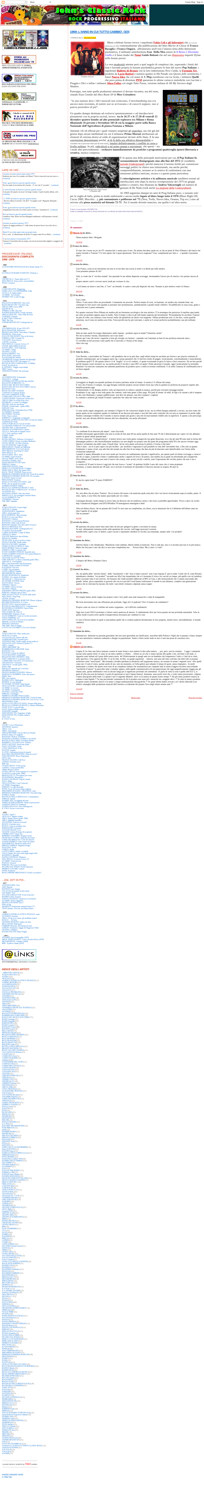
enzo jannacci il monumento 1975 (18, 239)
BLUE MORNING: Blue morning (14, 515)
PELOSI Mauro (8, 1326)
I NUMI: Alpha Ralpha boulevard (14, 346)
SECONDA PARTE (90, 38)
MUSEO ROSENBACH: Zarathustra (15, 575)
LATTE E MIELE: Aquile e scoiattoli (15, 851)
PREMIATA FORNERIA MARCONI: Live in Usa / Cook (23, 700)
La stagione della (165, 187)
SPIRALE (6, 1411)
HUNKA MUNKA (9, 1221)
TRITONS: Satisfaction (10, 624)
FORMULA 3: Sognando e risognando (16, 418)
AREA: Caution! (8, 645)
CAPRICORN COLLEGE (11, 1066)
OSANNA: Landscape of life (12, 692)
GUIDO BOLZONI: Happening (13, 289)
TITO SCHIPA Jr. (8, 1428)
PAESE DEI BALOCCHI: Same (13, 463)
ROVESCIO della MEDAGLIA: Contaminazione (19, 606)
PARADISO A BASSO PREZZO (14, 1324)
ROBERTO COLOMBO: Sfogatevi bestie (17, 836)
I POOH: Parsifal (8, 599)
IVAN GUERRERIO (10, 1229)
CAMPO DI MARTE (10, 1058)
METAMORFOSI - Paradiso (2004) (15, 941)
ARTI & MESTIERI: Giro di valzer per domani (18, 733)
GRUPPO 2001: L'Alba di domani (14, 428)
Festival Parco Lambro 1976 (12, 1159)
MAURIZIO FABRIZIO (11, 1273)
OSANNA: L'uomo (9, 352)
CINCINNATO (8, 1085)
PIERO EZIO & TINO (10, 1341)
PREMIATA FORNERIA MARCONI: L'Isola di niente (21, 698)
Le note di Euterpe (9, 190)
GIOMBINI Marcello (10, 1198)
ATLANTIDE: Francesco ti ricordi (14, 822)
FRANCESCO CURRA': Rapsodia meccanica (18, 838)
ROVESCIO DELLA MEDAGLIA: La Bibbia (18, 363)
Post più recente (76, 698)
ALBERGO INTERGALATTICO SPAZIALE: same (21, 914)
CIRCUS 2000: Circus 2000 (12, 307)
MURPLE (6, 1285)
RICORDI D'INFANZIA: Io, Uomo (15, 602)
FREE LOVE (7, 1184)
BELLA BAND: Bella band (12, 924)
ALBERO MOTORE (10, 982)
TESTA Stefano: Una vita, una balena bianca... (18, 908)
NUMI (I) (6, 1300)
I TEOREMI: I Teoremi (10, 499)
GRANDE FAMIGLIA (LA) (12, 1207)
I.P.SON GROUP (8, 1225)
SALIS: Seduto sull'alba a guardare (14, 709)
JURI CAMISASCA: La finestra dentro (16, 659)
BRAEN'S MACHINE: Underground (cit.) (17, 529)
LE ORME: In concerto (10, 688)
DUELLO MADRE (9, 1122)
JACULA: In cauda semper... (12, 293)
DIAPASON (7, 1118)
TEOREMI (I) (7, 1422)
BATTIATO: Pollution (10, 519)
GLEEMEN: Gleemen (10, 317)
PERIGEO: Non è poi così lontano (14, 865)
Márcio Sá (78, 233)
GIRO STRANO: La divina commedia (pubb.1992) (20, 560)
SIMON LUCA (8, 1403)
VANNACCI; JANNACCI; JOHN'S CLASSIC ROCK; (22, 1446)
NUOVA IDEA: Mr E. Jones (12, 455)
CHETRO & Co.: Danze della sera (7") (16, 279)
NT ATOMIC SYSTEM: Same (13, 581)
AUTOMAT (6, 1012)
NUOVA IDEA (7, 1302)
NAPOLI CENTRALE (10, 1293)
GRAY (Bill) (7, 1209)
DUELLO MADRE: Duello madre (14, 542)
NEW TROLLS (8, 1294)
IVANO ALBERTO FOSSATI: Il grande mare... (19, 552)
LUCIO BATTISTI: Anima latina (13, 655)
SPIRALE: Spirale (8, 799)
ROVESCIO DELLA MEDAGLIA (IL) (16, 1384)
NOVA (4, 1298)
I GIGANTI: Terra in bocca (11, 340)
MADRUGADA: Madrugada (12, 680)
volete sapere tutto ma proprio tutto (24, 232)
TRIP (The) (6, 1434)
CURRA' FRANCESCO (11, 1103)
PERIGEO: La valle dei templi (12, 787)
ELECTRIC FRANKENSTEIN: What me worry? (19, 754)
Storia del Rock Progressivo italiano (15, 1415)
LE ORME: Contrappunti (11, 690)
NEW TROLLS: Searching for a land (15, 451)
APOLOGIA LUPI (9, 1000)
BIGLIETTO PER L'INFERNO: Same (15, 657)
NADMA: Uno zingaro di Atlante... (14, 577)
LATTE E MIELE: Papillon (11, 571)
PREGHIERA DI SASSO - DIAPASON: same (19, 791)
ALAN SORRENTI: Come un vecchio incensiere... (20, 616)
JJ (3, 239)
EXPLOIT (6, 1145)
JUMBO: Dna (7, 437)
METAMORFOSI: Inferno (11, 573)
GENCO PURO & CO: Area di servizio (16, 424)
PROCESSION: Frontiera (11, 480)
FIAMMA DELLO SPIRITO (12, 1161)
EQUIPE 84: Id (7, 309)
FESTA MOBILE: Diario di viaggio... (15, 548)
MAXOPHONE (8, 1275)
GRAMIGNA (7, 1205)
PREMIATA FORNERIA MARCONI (16, 1355)
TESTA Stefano (7, 1424)
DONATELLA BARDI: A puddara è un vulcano (19, 739)
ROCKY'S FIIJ (8, 1382)
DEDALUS (6, 1114)
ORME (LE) (6, 1310)
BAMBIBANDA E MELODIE (13, 1015)
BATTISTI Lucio (8, 1029)
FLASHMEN (7, 1167)
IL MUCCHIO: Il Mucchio (11, 319)
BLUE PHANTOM (9, 1041)
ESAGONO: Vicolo (9, 848)
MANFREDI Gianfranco (11, 1269)
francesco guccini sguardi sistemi (24, 183)
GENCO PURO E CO (10, 1190)
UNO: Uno (6, 717)
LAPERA (5, 1240)
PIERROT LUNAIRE (10, 1343)
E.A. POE (6, 1124)
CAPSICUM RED (9, 1068)
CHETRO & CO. (8, 1081)
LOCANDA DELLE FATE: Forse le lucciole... (18, 895)
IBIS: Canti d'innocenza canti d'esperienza (16, 564)
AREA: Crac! (7, 729)
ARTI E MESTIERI (9, 1006)
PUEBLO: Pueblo (8, 795)
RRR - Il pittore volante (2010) (13, 943)
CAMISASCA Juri (9, 1056)
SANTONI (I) (7, 1393)
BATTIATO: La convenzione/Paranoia (15, 521)
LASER (5, 1242)
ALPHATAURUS (9, 986)
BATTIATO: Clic (8, 651)
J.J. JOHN (6, 199)
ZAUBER (6, 1453)
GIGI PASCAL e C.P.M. (11, 1196)
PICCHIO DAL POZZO (11, 1337)
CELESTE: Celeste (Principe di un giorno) (17, 832)
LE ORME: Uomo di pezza (11, 457)
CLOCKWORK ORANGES (12, 1091)
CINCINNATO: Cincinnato (12, 663)
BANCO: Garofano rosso (11, 824)
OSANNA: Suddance (9, 930)
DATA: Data (6, 667)
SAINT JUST (7, 1388)
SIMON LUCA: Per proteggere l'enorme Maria (19, 495)
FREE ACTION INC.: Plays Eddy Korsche (17, 315)
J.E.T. (4, 1231)
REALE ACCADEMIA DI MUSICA (15, 1372)
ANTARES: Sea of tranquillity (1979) (15, 938)
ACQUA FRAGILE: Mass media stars (16, 634)
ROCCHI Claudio (8, 1378)
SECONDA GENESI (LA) (12, 1397)
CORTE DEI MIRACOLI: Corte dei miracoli (18, 840)
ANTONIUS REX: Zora (11, 885)
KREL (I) (5, 1238)
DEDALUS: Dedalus (9, 538)
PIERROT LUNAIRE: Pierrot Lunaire (15, 696)
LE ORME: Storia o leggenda (12, 901)
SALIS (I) (6, 1389)
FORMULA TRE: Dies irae (12, 311)
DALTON (6, 1108)
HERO (4, 1219)
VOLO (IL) (6, 1451)
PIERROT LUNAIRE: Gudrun (13, 869)
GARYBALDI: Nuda (9, 422)
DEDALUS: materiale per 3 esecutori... (16, 669)
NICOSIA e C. (7, 1296)
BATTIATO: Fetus (8, 389)
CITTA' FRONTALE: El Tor (12, 748)
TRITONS (6, 1436)
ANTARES (6, 996)
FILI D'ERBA (7, 1163)
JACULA (5, 1232)
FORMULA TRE (8, 1172)
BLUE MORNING (9, 1039)
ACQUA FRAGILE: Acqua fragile (14, 507)
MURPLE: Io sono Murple (11, 682)
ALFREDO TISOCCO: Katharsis (14, 805)
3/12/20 (78, 325)
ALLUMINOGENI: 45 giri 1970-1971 (16, 329)
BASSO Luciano (8, 1025)
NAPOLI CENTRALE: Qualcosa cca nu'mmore (19, 899)
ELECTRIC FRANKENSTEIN (13, 1126)
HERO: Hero (6, 676)
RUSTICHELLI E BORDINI (12, 1386)
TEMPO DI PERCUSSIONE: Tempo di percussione (20, 803)
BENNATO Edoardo (9, 1033)
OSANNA (6, 1314)
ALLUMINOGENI (9, 984)
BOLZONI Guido (8, 1044)
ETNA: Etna (6, 758)
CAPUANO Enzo (8, 1070)
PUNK (4, 1360)
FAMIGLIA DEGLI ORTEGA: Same (15, 546)
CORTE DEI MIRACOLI (11, 1099)
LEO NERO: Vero (8, 893)
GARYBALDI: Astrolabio (11, 556)
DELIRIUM (6, 1116)
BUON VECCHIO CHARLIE (13, 391)
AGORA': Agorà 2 (8, 815)
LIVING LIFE (7, 1252)
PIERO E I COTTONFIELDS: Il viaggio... (17, 468)
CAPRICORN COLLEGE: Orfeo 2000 (16, 397)
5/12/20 (78, 552)
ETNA (4, 1143)
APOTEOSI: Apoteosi (10, 727)
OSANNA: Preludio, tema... (12, 461)
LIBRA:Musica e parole (10, 770)
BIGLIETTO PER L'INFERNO (13, 1035)
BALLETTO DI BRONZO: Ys (13, 383)
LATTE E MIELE (8, 1244)
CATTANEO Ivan (8, 1072)
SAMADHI (6, 1391)
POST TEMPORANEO (11, 1351)
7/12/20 (78, 589)
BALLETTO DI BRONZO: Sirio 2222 (16, 303)
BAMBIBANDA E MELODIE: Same (15, 649)
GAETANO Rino (8, 1186)
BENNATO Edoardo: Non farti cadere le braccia (19, 525)
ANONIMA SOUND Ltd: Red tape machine (18, 381)
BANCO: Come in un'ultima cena (14, 826)
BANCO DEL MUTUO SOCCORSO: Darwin (19, 387)
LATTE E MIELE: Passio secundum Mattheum (18, 441)
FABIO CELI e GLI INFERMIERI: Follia (17, 291)
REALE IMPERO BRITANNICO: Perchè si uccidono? (21, 873)
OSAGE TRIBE (8, 1312)
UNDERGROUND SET (11, 1440)
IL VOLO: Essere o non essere (13, 808)
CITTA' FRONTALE (9, 1089)
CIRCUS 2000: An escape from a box (15, 401)
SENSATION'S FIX (9, 1401)
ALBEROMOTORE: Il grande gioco (15, 640)
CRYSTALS (6, 1101)
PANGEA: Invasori (9, 863)
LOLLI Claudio (7, 1260)
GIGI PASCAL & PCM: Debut (13, 558)
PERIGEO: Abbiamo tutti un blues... (15, 593)
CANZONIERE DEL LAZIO (13, 1062)
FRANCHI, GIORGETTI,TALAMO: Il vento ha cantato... (23, 420)
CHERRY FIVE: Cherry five (12, 834)
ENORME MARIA (9, 1132)
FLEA (4, 1169)
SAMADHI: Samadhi (10, 711)
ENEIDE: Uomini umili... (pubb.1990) (15, 406)
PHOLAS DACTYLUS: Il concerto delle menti (19, 595)
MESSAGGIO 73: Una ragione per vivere (17, 775)
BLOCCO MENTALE (10, 1037)
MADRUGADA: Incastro (11, 897)
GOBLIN (5, 1203)
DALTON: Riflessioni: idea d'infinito (15, 536)
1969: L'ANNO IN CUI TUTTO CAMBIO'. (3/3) (99, 31)
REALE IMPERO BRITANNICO (14, 1374)
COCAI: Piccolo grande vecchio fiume (15, 891)
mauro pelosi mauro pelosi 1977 (23, 174)
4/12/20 (78, 485)
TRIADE (5, 1432)
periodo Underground (131, 164)
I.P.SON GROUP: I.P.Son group (14, 766)
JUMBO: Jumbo (8, 435)
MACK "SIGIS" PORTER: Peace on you (17, 472)
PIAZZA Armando (9, 1333)
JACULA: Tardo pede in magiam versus (16, 432)
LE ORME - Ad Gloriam (11, 295)
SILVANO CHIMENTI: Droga (13, 395)
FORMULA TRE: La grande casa (14, 550)
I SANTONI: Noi (8, 492)
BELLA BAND (8, 1031)
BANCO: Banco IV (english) (12, 735)
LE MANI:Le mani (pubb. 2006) (13, 774)
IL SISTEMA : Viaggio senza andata (15, 367)
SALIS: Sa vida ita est (10, 365)
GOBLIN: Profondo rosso (11, 762)
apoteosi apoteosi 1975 (20, 223)
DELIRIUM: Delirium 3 (10, 671)
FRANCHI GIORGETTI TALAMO (15, 1178)
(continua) (6, 178)
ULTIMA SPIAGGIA (10, 1438)
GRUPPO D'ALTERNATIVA (13, 1217)
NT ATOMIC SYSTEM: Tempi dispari (16, 684)
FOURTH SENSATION (11, 1176)
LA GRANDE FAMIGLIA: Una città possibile (18, 426)
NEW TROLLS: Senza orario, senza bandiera (18, 281)
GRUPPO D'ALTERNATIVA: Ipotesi (15, 430)
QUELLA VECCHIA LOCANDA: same (16, 482)
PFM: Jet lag (6, 905)
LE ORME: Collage (9, 350)
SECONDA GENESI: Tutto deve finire (16, 494)
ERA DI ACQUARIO (10, 1136)
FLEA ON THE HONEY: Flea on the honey (17, 336)
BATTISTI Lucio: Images (11, 889)
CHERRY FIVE (8, 1079)
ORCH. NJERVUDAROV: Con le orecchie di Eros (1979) (23, 939)
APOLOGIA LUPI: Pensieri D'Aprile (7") (17, 643)
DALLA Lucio (7, 1106)
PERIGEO (6, 1329)
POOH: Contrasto (8, 283)
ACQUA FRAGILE (9, 975)
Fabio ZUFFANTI (9, 1149)
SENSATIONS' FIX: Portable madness (16, 715)
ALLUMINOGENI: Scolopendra (14, 377)
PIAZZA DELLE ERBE (11, 1335)
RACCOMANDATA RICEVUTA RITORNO (18, 1366)
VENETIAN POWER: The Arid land (15, 371)
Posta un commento (77, 693)
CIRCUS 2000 (7, 1087)
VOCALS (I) (7, 1450)
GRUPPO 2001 (8, 1215)
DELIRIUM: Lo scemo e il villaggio (15, 402)
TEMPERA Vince (8, 1419)
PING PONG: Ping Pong (11, 597)
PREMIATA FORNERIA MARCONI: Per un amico (20, 476)
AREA (4, 1004)
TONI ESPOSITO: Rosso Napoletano (15, 756)
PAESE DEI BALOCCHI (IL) (13, 1316)
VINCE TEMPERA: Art (10, 618)
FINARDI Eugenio (9, 1165)
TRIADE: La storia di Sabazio (12, 622)
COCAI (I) (6, 1093)
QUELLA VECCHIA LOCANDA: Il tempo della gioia (21, 703)
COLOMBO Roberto (10, 1097)
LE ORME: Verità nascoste (11, 861)
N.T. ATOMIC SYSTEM (11, 1291)
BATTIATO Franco (9, 1027)
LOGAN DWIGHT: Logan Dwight (14, 445)
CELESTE (6, 1074)
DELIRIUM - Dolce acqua (11, 334)
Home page (135, 698)
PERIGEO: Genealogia (10, 694)
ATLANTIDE (7, 1010)
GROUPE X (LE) (8, 1213)
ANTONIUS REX (9, 998)
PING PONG (7, 1345)
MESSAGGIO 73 (8, 1277)
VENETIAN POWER (10, 1448)
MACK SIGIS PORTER (11, 1263)
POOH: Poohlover (8, 871)
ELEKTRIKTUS (8, 1128)
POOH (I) (6, 1349)
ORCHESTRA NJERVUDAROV (14, 1308)
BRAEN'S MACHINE (10, 1048)
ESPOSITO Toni (8, 1141)
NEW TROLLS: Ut (9, 453)
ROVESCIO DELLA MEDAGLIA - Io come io (19, 490)
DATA (4, 1110)
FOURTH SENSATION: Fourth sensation (17, 313)
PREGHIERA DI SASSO (11, 1353)
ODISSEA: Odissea (9, 585)
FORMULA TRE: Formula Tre (13, 338)
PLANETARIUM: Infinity (11, 358)
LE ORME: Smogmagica (11, 785)
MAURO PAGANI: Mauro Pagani (14, 932)
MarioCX (6, 232)
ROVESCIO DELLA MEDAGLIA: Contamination (20, 797)
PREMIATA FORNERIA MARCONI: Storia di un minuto (23, 474)
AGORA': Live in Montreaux (12, 725)
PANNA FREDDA (9, 1322)
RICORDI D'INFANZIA (11, 1376)
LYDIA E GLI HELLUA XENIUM (15, 1262)
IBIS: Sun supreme (9, 678)
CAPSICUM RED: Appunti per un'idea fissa (18, 399)
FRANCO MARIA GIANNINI (13, 1180)
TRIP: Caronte (7, 369)
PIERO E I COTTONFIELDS (13, 1339)
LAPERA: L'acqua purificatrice (13, 768)
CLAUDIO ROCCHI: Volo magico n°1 (16, 361)
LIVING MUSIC (8, 1254)
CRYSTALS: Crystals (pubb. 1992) (14, 665)
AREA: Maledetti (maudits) (12, 820)
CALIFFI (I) (6, 1054)
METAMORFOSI (9, 1279)
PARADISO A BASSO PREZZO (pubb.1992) (18, 591)
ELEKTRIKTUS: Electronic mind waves (16, 844)
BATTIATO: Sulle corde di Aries (13, 523)
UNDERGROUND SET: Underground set (17, 322)
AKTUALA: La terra (9, 636)
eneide (4, 1130)
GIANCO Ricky (8, 1192)
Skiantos (5, 1407)
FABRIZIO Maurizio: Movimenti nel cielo (17, 926)
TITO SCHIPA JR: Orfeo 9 (12, 612)
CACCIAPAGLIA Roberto (12, 1052)
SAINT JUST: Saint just (10, 610)
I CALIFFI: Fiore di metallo (12, 531)
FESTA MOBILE (8, 1157)
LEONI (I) (6, 1248)
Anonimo (6, 174)
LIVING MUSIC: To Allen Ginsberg (15, 443)
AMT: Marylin (7, 887)
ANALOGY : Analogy (10, 379)
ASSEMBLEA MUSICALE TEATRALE (17, 1008)
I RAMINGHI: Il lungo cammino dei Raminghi (19, 360)
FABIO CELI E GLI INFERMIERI (15, 1147)
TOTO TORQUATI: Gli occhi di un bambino (18, 620)
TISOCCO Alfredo (9, 1426)
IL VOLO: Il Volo (8, 719)
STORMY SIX (7, 1417)
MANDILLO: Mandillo (10, 855)
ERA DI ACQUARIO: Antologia (14, 544)
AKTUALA (6, 979)
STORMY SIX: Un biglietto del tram (15, 801)
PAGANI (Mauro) (9, 1318)
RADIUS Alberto (8, 1368)
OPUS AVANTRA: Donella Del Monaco (16, 686)
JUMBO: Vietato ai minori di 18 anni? (15, 566)
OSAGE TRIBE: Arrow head (12, 459)
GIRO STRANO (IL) (10, 1200)
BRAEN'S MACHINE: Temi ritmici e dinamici (18, 332)
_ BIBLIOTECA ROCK (11, 973)
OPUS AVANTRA (9, 1306)
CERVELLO (6, 1077)
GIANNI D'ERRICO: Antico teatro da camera (18, 842)
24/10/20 (79, 242)
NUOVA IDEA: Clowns (11, 583)
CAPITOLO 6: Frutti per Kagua (13, 393)
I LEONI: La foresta (9, 342)
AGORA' (5, 977)
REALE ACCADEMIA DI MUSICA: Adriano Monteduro (23, 705)
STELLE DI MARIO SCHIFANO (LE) (16, 1413)
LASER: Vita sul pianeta (10, 569)
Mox (4, 214)
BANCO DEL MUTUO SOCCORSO (16, 385)
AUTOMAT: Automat (10, 916)
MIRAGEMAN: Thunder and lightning (16, 447)
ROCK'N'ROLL (8, 1380)
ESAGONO (6, 1139)
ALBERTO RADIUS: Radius (12, 486)
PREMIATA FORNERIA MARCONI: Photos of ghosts (22, 600)
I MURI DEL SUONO (10, 1223)
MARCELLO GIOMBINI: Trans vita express (18, 674)
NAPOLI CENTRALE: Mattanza (14, 857)
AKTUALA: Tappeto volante (12, 816)
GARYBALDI (7, 1188)
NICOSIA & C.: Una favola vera (13, 579)
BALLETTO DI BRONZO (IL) (13, 1013)
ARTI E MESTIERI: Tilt (10, 647)
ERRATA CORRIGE (9, 1137)
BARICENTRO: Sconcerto (11, 828)
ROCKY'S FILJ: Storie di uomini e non (16, 604)
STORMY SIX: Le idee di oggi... (14, 297)
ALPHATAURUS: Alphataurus (13, 511)
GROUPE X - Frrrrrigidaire (12, 562)
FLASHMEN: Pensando (11, 412)
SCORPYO (6, 1395)
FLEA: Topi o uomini (9, 416)
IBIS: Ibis (5, 764)
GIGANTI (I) (7, 1194)
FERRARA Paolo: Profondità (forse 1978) (17, 410)
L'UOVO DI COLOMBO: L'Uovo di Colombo (19, 628)
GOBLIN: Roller (8, 849)
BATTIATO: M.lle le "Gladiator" (13, 737)
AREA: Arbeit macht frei (11, 513)
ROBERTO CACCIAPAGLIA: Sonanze (16, 743)
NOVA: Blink (7, 781)
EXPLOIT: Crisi (8, 408)
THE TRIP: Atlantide (9, 501)
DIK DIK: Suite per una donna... (13, 404)
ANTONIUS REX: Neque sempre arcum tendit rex (20, 641)
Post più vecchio (195, 698)
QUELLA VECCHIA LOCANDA (14, 1364)
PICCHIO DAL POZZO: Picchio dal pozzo (17, 867)
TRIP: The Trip (7, 320)
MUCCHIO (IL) (8, 1283)
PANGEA (6, 1320)
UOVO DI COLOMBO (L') (12, 1444)
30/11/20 (79, 260)
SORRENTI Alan (8, 1409)
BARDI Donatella (8, 1021)
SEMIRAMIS (7, 1399)
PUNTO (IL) (7, 1362)
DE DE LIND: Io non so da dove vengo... (17, 540)
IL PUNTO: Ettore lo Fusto (12, 478)
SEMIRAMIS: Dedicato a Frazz (13, 614)
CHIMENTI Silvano (9, 1083)
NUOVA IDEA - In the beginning (14, 348)
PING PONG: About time (11, 356)
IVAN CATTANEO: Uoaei (11, 746)
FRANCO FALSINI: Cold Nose (13, 760)
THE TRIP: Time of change (12, 626)
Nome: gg (6, 183)
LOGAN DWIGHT (9, 1258)
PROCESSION (8, 1357)
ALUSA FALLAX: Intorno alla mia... (15, 638)
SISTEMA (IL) (7, 1405)
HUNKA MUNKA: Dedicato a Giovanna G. (18, 439)
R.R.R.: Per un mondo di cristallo (14, 484)
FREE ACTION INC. (10, 1182)
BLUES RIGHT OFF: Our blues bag (15, 305)
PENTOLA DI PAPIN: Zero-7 (13, 903)
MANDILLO (7, 1267)
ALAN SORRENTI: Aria (11, 497)
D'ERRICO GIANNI (10, 1105)
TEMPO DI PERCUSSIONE (13, 1420)
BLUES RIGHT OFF (10, 1043)
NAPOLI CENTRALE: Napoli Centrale (16, 779)
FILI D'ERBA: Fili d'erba (11, 414)
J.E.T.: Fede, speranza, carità (12, 433)
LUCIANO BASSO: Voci (11, 830)
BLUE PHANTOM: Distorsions (13, 330)
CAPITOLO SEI (8, 1064)
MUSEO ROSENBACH (11, 1287)
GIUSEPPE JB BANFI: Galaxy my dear (16, 922)
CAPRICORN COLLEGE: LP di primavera (17, 661)
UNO (4, 1442)
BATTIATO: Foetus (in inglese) (13, 653)
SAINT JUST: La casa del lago (13, 707)
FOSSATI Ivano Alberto (11, 1174)
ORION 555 (78, 647)
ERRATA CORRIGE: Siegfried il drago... (17, 846)
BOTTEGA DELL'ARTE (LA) (13, 1046)
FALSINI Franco (8, 1151)
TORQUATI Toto (8, 1430)
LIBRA (5, 1250)
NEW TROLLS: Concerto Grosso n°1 (15, 344)
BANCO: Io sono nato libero (12, 517)
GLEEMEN (6, 1201)
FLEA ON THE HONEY (11, 1170)
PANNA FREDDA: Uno (11, 354)
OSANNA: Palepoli (9, 589)
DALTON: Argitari (9, 750)
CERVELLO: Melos (9, 535)
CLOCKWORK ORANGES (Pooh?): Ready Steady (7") (22, 267)
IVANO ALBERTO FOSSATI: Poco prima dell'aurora (21, 554)
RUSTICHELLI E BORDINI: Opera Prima (17, 608)
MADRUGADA (8, 1265)
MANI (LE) (6, 1271)
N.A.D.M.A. (7, 1289)
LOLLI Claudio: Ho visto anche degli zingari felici (19, 853)
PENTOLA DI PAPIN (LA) (12, 1327)
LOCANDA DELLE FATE (12, 1256)
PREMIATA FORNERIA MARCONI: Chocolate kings (22, 793)
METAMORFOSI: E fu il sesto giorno (15, 449)
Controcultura (182, 187)
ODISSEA (6, 1304)
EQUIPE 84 (6, 1134)
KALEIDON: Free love (10, 568)
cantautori (5, 1060)
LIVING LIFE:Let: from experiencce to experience (20, 772)
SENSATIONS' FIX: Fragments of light (16, 713)
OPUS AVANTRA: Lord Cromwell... (15, 783)
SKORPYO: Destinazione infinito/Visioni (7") (18, 907)
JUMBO (5, 1234)
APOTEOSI (6, 1002)
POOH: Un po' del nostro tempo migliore (16, 789)
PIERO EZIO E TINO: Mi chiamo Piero (16, 470)
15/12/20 (79, 689)
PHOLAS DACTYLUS (11, 1331)
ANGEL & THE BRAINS (11, 992)
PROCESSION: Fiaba (10, 702)
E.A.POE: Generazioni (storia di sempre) (16, 752)
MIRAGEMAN (8, 1281)
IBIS (4, 1227)
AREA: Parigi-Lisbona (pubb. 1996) (15, 818)
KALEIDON (7, 1236)
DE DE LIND (7, 1112)
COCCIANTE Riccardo (10, 1095)
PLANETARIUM (8, 1347)
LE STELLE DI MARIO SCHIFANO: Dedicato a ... (20, 273)
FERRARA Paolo (8, 1155)
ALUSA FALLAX (9, 988)
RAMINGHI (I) (8, 1370)
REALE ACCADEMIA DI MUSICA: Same (18, 488)
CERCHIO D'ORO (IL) (11, 1075)
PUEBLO (5, 1358)
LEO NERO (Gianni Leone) (12, 1246)
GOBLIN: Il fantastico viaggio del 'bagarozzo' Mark (20, 928)
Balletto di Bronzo (127, 70)
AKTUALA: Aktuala (9, 509)
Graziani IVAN (7, 1211)
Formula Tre (189, 70)
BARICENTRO (8, 1023)
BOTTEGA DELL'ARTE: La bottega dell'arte (18, 741)
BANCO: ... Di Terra (9, 920)
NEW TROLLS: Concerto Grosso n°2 (15, 859)
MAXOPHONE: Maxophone (12, 777)
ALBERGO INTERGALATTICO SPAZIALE (19, 980)
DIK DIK (5, 1120)
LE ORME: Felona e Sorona (12, 587)
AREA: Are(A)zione (9, 731)
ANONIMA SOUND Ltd (11, 994)
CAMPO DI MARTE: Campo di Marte (16, 533)
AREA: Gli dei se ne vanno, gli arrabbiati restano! (19, 918)
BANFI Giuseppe (8, 1019)
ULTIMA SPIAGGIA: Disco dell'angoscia (17, 807)
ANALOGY (6, 990)
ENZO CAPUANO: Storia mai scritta (15, 744)
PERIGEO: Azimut (9, 464)
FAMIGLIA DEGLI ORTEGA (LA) (15, 1153)
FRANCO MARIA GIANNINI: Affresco (17, 672)
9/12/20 (78, 643)
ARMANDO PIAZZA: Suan (12, 466)
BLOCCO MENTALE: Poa (12, 527)
